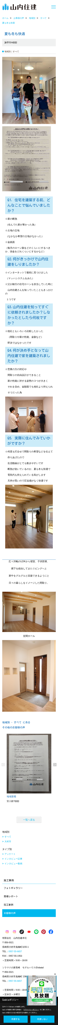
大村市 (7, 841)
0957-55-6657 (15, 951)
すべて (7, 836)
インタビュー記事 (13, 858)
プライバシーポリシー (31, 1009)
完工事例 (8, 905)
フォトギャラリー (13, 888)
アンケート (10, 854)
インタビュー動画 (13, 863)
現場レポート (11, 896)
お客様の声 (10, 913)
